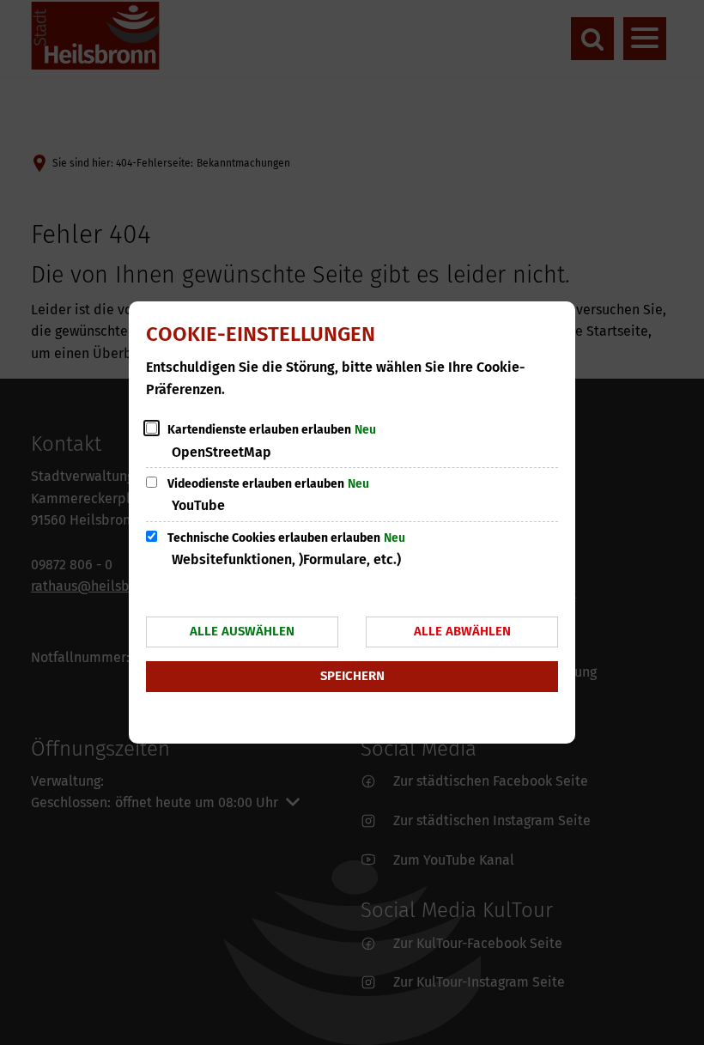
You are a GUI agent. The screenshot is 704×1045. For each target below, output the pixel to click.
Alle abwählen (462, 631)
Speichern (352, 676)
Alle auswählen (242, 631)
